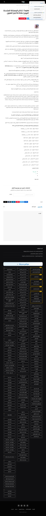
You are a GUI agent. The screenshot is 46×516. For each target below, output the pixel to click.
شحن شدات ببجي (23, 331)
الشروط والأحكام (28, 509)
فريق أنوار (34, 206)
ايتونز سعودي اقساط (23, 284)
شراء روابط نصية (36, 393)
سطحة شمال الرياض (9, 279)
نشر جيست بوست (23, 379)
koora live (9, 352)
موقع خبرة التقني (36, 336)
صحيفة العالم (36, 436)
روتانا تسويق (36, 346)
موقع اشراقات (36, 298)
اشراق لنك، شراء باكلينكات (36, 398)
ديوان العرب (23, 400)
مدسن (36, 343)
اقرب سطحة (9, 287)
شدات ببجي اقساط (23, 269)
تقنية (36, 406)
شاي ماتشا (23, 369)
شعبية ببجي (23, 343)
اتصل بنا (12, 509)
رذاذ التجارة (36, 364)
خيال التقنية (36, 316)
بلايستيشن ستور (23, 348)
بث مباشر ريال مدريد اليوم (9, 318)
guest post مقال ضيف (23, 382)
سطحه (9, 272)
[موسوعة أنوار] (23, 2)
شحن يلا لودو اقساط (23, 287)
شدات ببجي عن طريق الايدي (23, 313)
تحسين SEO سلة (36, 284)
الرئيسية (33, 509)
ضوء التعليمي (36, 293)
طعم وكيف (36, 366)
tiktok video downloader (9, 484)
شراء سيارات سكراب (9, 292)
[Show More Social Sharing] (17, 18)
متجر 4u (23, 310)
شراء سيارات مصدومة (10, 303)
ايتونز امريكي (23, 282)
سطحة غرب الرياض (9, 282)
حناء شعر (23, 361)
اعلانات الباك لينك (36, 401)
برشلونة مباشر (23, 419)
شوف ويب (36, 318)
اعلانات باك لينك (23, 405)
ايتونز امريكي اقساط (23, 323)
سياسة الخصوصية (21, 509)
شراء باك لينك (36, 388)
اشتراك (10, 194)
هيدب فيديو (36, 359)
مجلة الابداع (36, 348)
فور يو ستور (23, 307)
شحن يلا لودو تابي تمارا (23, 318)
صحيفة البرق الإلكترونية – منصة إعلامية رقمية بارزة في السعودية (32, 256)
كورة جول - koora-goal (9, 345)
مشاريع (23, 402)
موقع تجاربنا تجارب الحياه (23, 397)
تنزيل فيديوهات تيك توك (9, 481)
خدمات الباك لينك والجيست (23, 376)
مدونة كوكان (36, 328)
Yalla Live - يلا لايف (9, 362)
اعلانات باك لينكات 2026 (9, 457)
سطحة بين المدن (10, 274)
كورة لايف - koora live (10, 439)
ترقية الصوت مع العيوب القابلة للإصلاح (37, 253)
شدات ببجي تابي (23, 277)
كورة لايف (10, 382)
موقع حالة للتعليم (36, 429)
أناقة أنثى (36, 338)
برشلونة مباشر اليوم (9, 328)
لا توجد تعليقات (26, 15)
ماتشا (23, 366)
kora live (9, 380)
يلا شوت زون (9, 466)
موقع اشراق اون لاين (36, 301)
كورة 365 (9, 310)
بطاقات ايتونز (23, 346)
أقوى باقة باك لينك (23, 392)
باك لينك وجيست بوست (36, 419)
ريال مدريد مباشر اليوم (9, 325)
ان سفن (36, 311)
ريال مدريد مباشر (23, 422)
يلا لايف (9, 320)
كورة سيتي (10, 313)
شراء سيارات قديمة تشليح (9, 306)
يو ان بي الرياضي (36, 426)
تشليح (9, 289)
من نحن (16, 509)
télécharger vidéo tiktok (9, 486)
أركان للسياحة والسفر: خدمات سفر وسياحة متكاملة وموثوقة (33, 251)
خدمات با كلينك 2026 (23, 395)
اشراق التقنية (36, 308)
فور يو (23, 328)
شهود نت (36, 369)
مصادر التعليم (36, 421)
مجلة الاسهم (36, 321)
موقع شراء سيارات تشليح (9, 297)
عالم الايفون (36, 326)
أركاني (36, 371)
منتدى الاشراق (36, 414)
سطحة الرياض (9, 269)
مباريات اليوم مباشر (23, 417)
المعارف (36, 356)
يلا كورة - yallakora (9, 368)
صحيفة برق (36, 296)
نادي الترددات (36, 351)
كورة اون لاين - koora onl (9, 365)
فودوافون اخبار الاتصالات (36, 404)
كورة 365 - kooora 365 (10, 370)
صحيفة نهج (36, 331)
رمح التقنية (36, 361)
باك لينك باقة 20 (23, 387)
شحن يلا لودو (23, 337)
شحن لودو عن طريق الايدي (23, 340)
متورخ (36, 341)
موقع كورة (10, 415)
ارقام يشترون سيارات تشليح (9, 300)
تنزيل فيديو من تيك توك (9, 476)
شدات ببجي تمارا (23, 272)
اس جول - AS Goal (9, 373)
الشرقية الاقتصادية (36, 323)
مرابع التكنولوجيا (36, 313)
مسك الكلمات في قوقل (36, 306)
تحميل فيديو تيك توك (10, 479)
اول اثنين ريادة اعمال (36, 269)
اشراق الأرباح (36, 384)
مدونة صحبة (36, 376)
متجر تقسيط (23, 297)
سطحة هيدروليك (9, 277)
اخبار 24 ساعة (36, 431)
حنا (23, 363)
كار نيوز (36, 333)
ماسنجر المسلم (36, 289)
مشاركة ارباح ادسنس (36, 272)
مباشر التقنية (36, 374)
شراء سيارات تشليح (9, 294)
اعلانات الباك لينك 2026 (36, 416)
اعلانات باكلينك (23, 407)
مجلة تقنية (36, 424)
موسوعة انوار (36, 381)
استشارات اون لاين (36, 354)
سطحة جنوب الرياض (9, 284)
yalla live (9, 335)
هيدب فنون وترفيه (36, 434)
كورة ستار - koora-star (9, 342)
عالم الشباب (36, 277)
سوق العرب (23, 384)
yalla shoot (23, 414)
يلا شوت (23, 412)
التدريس (36, 409)
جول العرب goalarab (9, 315)
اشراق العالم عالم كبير (36, 411)
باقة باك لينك (36, 281)
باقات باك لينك (36, 396)
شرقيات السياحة (36, 379)
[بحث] (4, 2)
